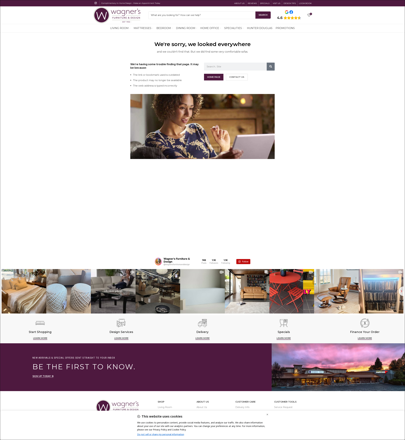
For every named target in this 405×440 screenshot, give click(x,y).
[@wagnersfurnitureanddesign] (158, 261)
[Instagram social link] (96, 3)
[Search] (271, 67)
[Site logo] (117, 14)
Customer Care (245, 401)
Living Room (165, 407)
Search (263, 15)
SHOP (161, 401)
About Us (203, 401)
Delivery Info (242, 407)
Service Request (283, 407)
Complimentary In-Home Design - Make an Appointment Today (130, 3)
